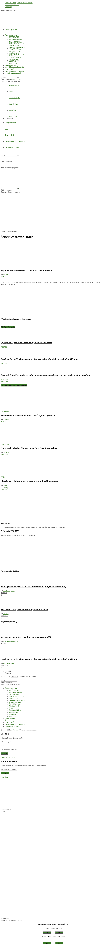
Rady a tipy (9, 7)
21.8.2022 (4, 379)
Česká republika (11, 29)
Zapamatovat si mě (10, 750)
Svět (6, 67)
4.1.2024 (4, 593)
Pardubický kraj (14, 79)
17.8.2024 (4, 276)
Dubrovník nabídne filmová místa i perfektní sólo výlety (29, 448)
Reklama (8, 673)
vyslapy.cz (14, 677)
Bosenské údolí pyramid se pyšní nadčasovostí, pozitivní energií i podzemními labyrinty (45, 375)
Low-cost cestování (12, 5)
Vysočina (12, 61)
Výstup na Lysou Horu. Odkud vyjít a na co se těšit (26, 343)
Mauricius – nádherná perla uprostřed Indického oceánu (29, 481)
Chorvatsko (5, 444)
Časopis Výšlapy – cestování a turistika (19, 3)
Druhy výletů (9, 69)
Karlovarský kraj (15, 41)
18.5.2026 (4, 363)
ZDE (34, 535)
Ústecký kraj (13, 59)
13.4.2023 (4, 616)
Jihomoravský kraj (15, 39)
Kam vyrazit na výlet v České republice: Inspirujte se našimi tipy (33, 586)
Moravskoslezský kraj (17, 67)
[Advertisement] (53, 214)
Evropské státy (10, 65)
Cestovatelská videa (12, 73)
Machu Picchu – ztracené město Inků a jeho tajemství (28, 415)
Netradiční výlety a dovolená (15, 71)
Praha (11, 55)
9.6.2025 (4, 347)
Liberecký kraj (14, 45)
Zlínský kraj (13, 63)
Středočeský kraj (15, 57)
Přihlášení (4, 777)
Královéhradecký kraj (16, 54)
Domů (3, 232)
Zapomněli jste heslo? (8, 757)
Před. (2, 381)
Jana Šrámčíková (9, 663)
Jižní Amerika (5, 411)
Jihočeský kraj (14, 37)
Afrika (3, 477)
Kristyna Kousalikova (10, 641)
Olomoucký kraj (15, 49)
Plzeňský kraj (14, 53)
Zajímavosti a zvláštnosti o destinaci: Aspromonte (26, 270)
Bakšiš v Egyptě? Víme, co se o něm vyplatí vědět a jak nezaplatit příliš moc (39, 359)
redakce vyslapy (8, 591)
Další (6, 381)
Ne (59, 932)
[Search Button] (18, 77)
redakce (6, 419)
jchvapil (5, 274)
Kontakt (8, 671)
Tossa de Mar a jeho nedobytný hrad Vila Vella (24, 609)
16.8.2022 (4, 454)
